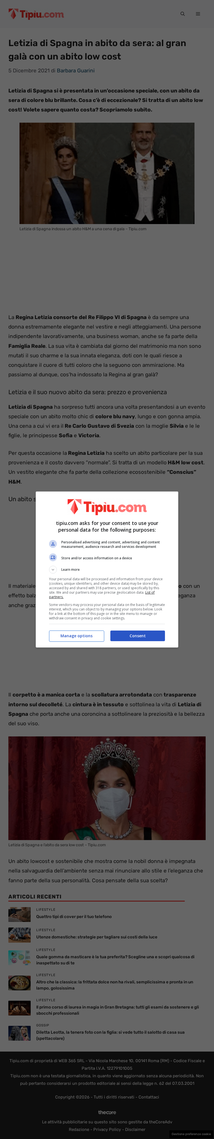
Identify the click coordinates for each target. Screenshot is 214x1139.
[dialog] (107, 569)
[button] (107, 570)
